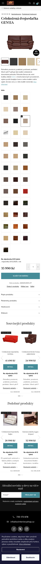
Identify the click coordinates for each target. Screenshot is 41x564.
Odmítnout (10, 557)
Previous (2, 358)
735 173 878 (22, 516)
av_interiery (26, 529)
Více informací (25, 544)
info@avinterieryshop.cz (22, 521)
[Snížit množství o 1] (28, 267)
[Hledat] (30, 3)
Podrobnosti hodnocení (29, 14)
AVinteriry (20, 529)
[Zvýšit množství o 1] (38, 267)
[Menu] (3, 3)
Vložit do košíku (20, 276)
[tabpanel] (10, 361)
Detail (10, 367)
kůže (13, 77)
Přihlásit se (30, 495)
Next (39, 358)
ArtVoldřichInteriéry (14, 529)
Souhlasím (30, 557)
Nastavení (20, 549)
